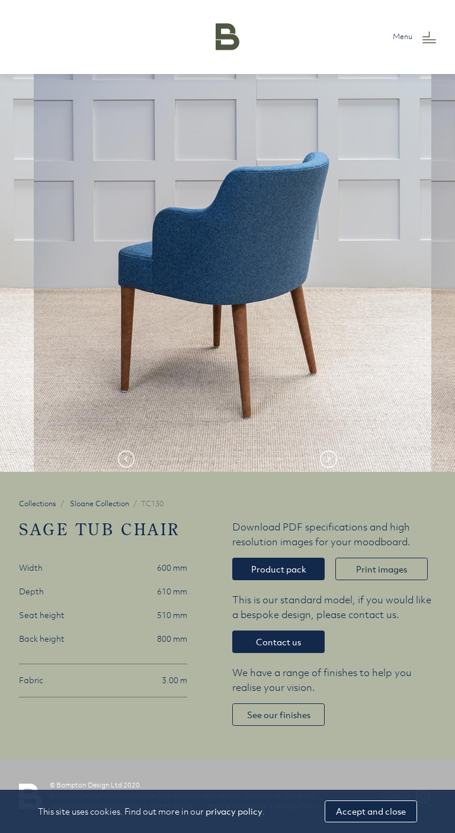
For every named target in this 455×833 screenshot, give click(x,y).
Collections (37, 503)
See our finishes (278, 715)
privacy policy (234, 811)
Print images (381, 569)
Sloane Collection (99, 503)
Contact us (278, 642)
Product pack (278, 569)
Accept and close (371, 811)
